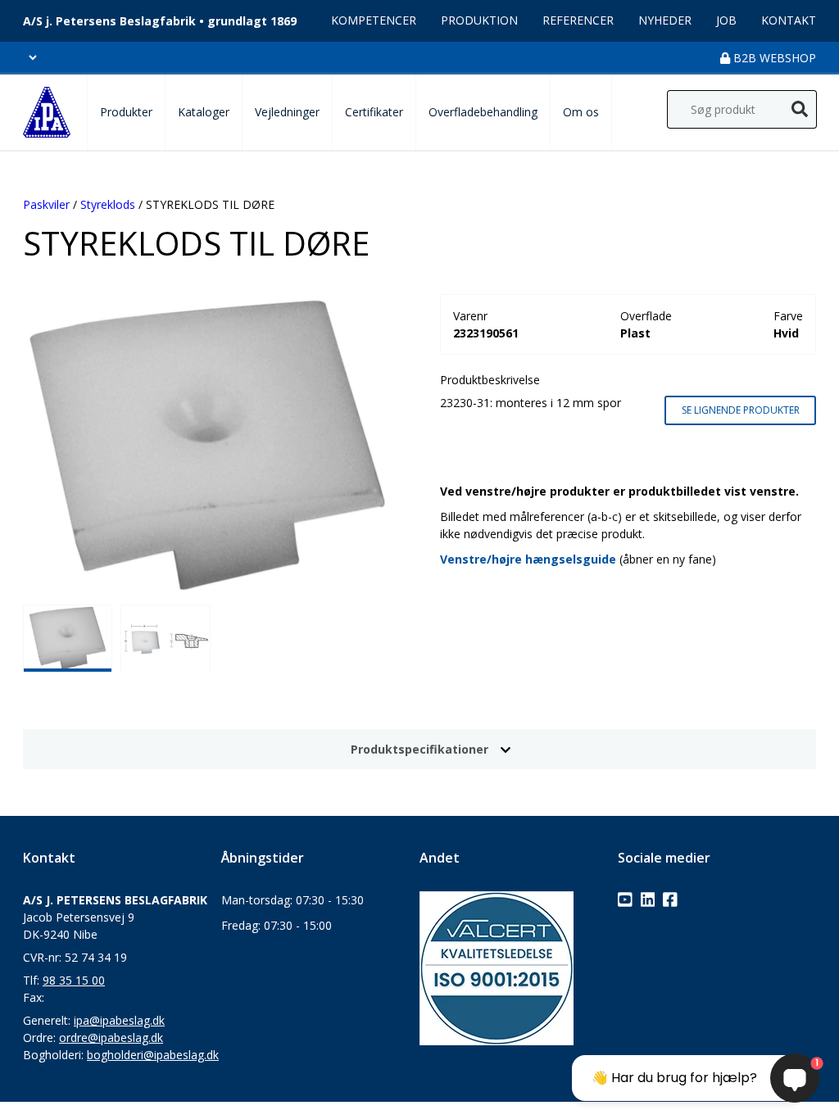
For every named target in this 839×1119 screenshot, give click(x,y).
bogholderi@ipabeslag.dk (153, 1054)
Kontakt (788, 20)
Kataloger (203, 112)
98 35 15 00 (74, 980)
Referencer (578, 20)
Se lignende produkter (741, 410)
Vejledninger (287, 112)
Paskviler (46, 204)
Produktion (479, 20)
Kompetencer (373, 20)
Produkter (126, 112)
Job (726, 20)
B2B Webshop (773, 58)
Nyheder (665, 20)
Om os (581, 112)
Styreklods (107, 204)
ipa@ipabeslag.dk (119, 1020)
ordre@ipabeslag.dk (111, 1037)
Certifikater (374, 112)
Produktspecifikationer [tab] (419, 749)
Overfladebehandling (483, 112)
